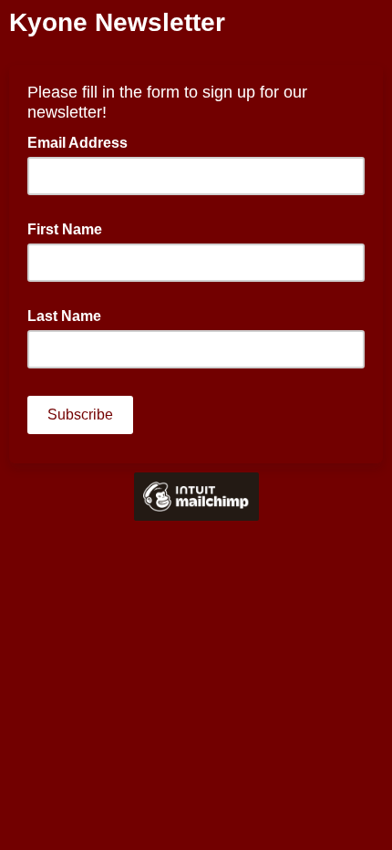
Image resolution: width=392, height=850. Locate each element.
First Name (64, 229)
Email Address (83, 141)
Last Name (64, 316)
